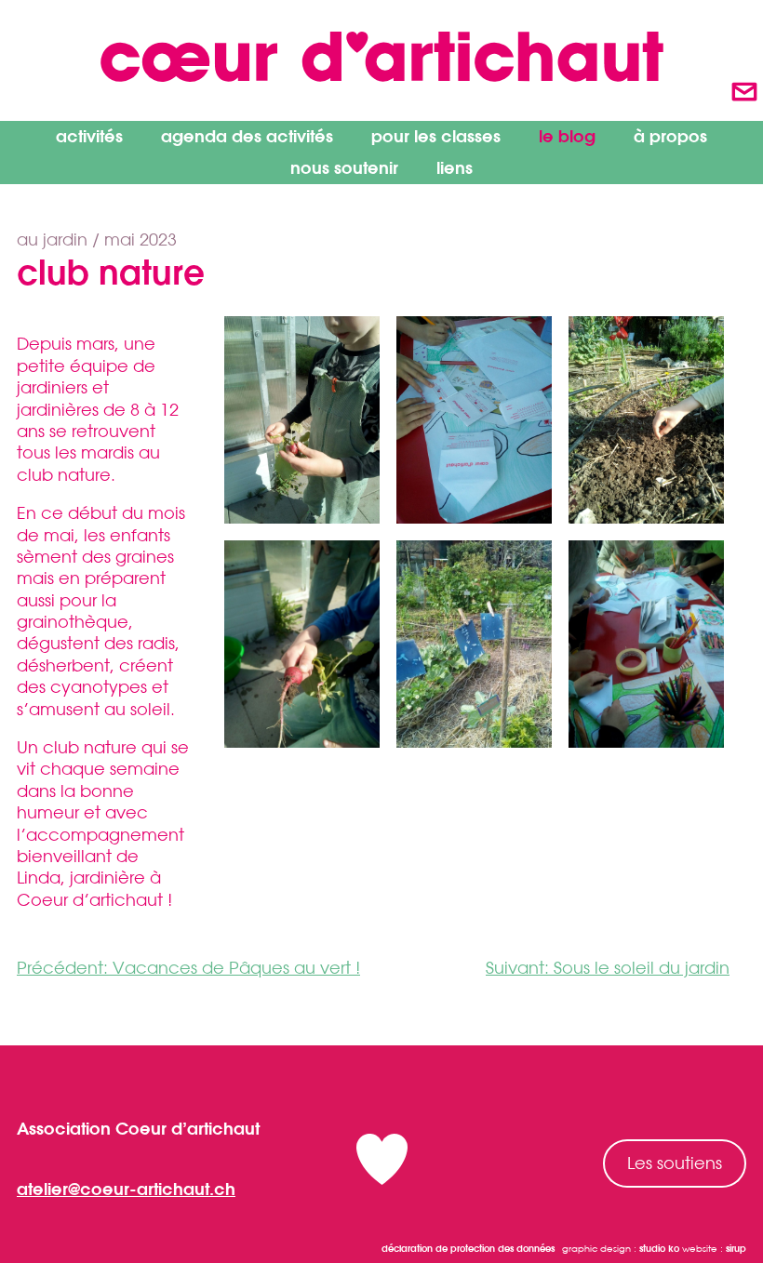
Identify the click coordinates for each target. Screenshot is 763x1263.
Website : (714, 1248)
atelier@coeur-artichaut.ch (126, 1188)
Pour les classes (436, 136)
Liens (454, 167)
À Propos (670, 136)
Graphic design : (620, 1248)
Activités (89, 136)
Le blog (567, 136)
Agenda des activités (247, 136)
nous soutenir (344, 167)
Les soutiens (674, 1162)
